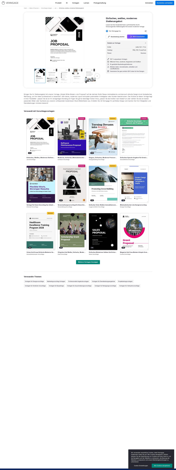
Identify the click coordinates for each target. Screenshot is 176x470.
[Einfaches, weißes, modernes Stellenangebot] (41, 137)
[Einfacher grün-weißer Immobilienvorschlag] (103, 184)
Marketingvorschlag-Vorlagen (56, 281)
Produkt (58, 3)
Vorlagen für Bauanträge (56, 286)
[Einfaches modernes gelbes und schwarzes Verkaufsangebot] (103, 231)
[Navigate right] (97, 76)
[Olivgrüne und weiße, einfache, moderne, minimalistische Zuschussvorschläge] (72, 231)
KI (67, 3)
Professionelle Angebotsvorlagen (78, 281)
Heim (25, 8)
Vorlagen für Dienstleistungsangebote (103, 281)
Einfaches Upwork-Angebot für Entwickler (134, 157)
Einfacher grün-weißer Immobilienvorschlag (103, 205)
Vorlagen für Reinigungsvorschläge (105, 286)
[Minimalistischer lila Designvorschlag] (134, 184)
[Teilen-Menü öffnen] (146, 31)
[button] (116, 37)
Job (55, 8)
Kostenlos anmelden (165, 3)
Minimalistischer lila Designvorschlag (133, 205)
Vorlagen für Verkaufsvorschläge (129, 286)
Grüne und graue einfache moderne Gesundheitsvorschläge (41, 252)
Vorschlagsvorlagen (46, 8)
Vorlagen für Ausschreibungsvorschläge (79, 286)
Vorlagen (75, 3)
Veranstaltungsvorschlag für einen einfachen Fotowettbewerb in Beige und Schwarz (72, 205)
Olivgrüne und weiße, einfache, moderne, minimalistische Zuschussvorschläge (72, 252)
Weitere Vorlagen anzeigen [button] (88, 262)
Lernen (86, 3)
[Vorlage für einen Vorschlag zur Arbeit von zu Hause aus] (41, 184)
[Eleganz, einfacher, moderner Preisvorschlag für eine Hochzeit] (103, 137)
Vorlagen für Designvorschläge (34, 281)
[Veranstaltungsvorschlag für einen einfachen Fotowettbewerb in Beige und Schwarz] (72, 184)
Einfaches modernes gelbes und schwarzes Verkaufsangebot (103, 252)
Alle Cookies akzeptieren (162, 465)
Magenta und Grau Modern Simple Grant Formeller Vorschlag (134, 252)
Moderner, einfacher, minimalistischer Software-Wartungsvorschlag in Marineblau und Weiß (72, 157)
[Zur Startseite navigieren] (10, 3)
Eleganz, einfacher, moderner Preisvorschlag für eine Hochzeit (103, 157)
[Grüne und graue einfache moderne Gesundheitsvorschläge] (41, 231)
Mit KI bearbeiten (139, 36)
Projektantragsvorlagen (125, 281)
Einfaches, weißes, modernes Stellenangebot (41, 157)
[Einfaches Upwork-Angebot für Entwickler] (134, 137)
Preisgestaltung (100, 3)
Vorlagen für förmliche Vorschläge (35, 286)
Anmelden (149, 3)
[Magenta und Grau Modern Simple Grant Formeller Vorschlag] (134, 231)
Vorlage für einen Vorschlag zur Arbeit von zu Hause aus (41, 205)
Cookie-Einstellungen (141, 465)
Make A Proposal (34, 8)
